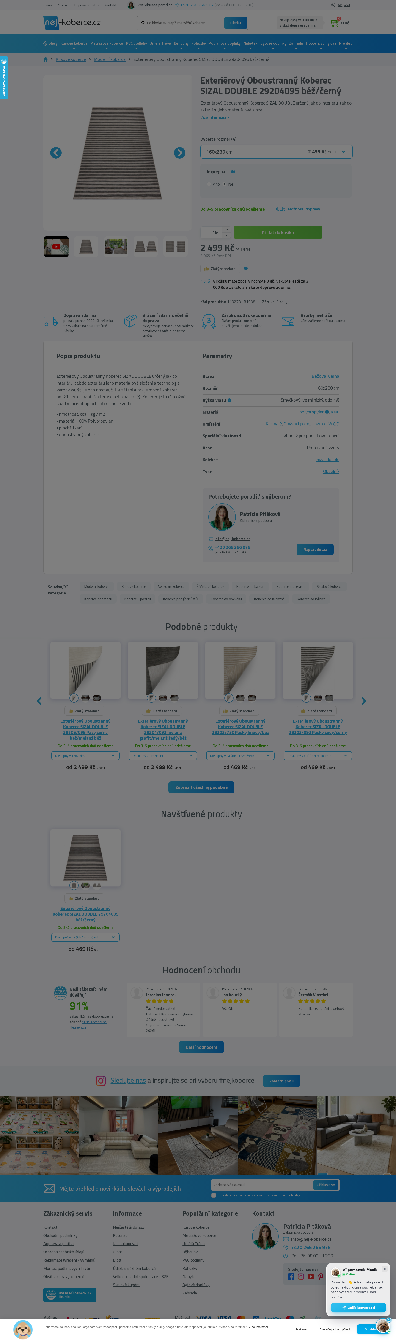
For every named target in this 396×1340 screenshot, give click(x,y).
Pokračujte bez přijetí (334, 1329)
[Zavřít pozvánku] (385, 1269)
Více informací (258, 1327)
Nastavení (302, 1329)
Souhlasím (373, 1329)
